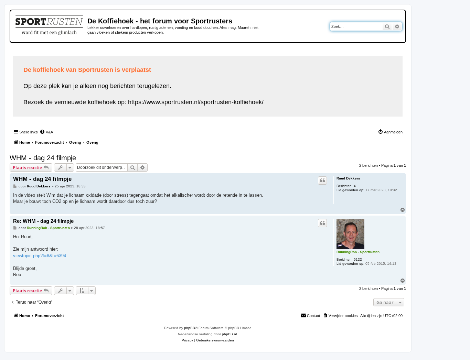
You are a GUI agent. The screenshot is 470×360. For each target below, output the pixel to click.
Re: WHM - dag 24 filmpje (43, 221)
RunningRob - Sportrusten (358, 252)
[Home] (49, 24)
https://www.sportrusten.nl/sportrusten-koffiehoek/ (196, 102)
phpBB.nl (229, 334)
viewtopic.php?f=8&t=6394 (39, 255)
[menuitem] (46, 132)
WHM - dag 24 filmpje (43, 158)
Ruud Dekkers (348, 178)
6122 (358, 259)
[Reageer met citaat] (322, 180)
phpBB (189, 328)
